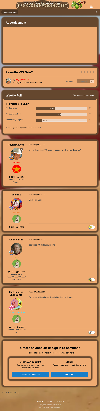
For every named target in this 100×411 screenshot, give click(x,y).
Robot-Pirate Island (34, 82)
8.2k (12, 227)
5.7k (12, 272)
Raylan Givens (16, 144)
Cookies (61, 401)
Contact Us (50, 401)
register (23, 127)
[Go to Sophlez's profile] (16, 204)
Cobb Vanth (16, 239)
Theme (38, 401)
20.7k (12, 177)
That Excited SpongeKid (16, 293)
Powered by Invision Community (50, 407)
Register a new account (30, 374)
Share (70, 81)
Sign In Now (69, 374)
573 (13, 327)
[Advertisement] (33, 45)
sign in (14, 127)
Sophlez (16, 194)
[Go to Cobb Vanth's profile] (16, 249)
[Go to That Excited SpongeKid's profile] (16, 304)
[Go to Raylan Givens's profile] (8, 81)
